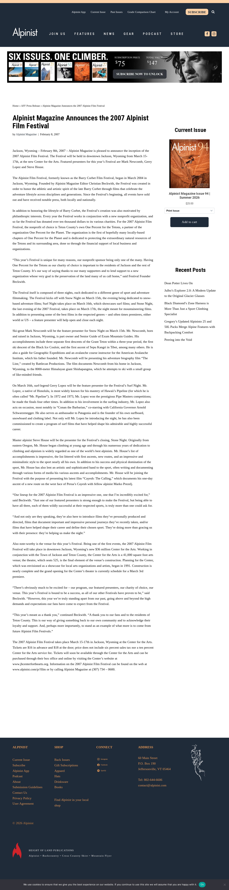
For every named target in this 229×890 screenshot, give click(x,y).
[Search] (213, 11)
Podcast (152, 34)
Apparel (59, 771)
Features (84, 34)
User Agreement (23, 803)
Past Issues (117, 11)
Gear (129, 34)
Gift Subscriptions (66, 765)
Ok (202, 884)
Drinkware (61, 782)
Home (16, 106)
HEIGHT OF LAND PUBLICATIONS (51, 850)
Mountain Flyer (101, 855)
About (17, 782)
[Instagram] (213, 33)
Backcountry (51, 855)
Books (58, 787)
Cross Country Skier (75, 855)
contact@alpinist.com (152, 785)
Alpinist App (79, 11)
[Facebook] (207, 33)
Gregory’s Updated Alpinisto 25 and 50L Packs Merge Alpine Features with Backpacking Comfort (189, 327)
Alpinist (34, 855)
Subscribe (197, 12)
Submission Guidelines (27, 787)
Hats (57, 776)
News (109, 34)
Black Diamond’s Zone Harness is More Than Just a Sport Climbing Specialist (186, 308)
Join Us (57, 34)
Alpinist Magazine (26, 134)
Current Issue (98, 11)
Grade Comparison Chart (141, 11)
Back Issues (62, 760)
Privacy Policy (22, 798)
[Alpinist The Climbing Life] (25, 33)
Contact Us (20, 792)
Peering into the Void (178, 339)
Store (177, 34)
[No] (224, 884)
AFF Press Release (30, 106)
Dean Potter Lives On (178, 283)
